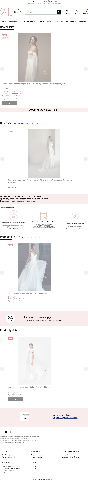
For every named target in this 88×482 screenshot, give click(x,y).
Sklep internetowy (41, 479)
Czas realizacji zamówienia (69, 457)
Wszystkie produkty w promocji (26, 237)
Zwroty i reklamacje (8, 457)
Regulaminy (6, 455)
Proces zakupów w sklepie (11, 468)
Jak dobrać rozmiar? (9, 470)
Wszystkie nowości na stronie (24, 123)
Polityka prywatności (9, 466)
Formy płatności (65, 455)
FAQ (3, 473)
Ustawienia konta (37, 457)
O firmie (33, 468)
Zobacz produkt (9, 103)
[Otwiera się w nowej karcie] (1, 431)
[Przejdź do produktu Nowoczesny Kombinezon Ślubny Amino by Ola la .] (34, 361)
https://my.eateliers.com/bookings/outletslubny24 (14, 438)
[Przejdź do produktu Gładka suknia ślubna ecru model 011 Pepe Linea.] (34, 267)
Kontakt (33, 466)
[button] (59, 12)
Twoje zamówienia (37, 455)
